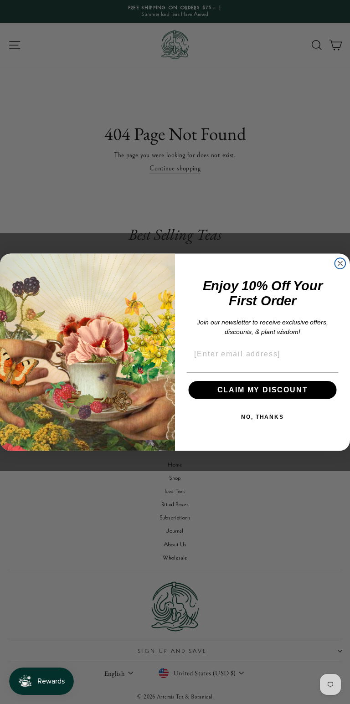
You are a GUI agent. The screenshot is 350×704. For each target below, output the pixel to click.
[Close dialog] (340, 263)
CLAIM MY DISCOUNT (262, 390)
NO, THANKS (262, 417)
